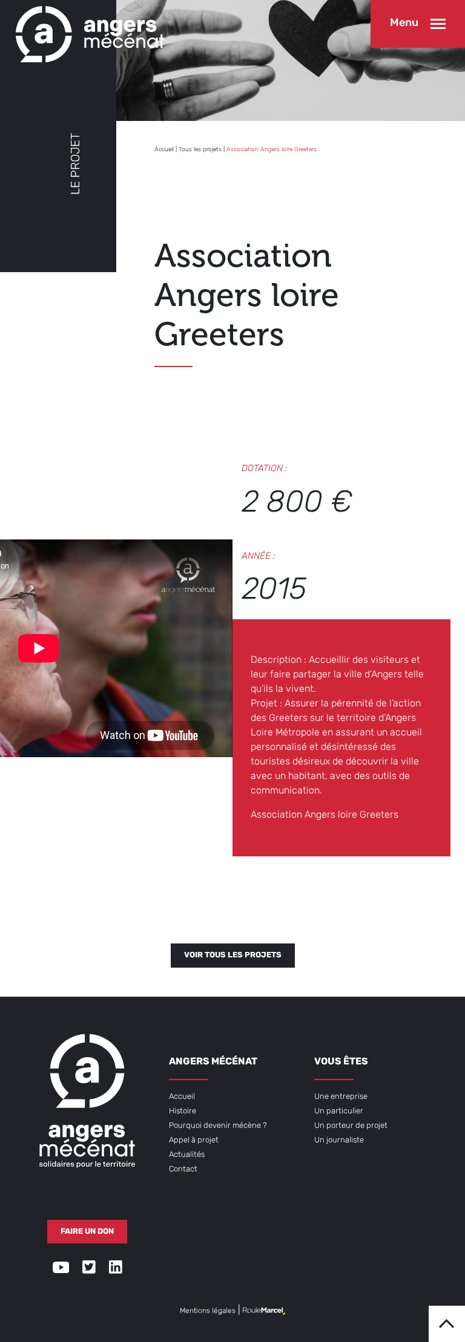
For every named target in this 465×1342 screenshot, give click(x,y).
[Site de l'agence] (264, 1311)
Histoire (182, 1111)
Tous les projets (200, 149)
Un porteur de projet (351, 1126)
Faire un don (87, 1232)
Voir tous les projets (233, 955)
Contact (183, 1169)
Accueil (164, 149)
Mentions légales (208, 1311)
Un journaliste (339, 1140)
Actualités (187, 1155)
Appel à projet (194, 1140)
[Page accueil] (87, 31)
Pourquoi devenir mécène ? (218, 1126)
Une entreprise (341, 1097)
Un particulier (338, 1111)
